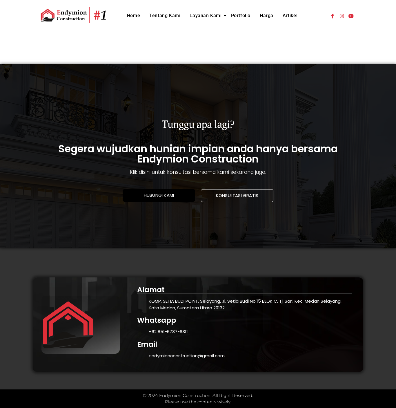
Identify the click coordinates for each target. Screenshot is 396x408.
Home (133, 15)
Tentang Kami (164, 15)
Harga (266, 15)
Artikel (290, 15)
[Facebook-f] (332, 16)
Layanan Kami (205, 15)
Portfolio (240, 15)
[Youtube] (351, 16)
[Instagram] (341, 16)
